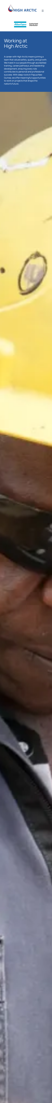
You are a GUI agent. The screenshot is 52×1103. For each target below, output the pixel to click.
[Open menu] (42, 10)
